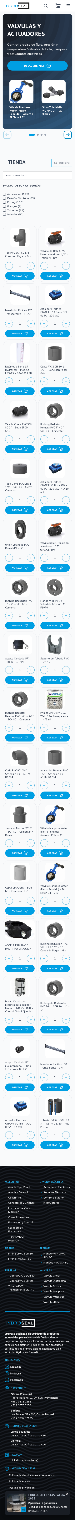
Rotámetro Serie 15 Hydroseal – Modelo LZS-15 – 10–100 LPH (18, 370)
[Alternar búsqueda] (45, 6)
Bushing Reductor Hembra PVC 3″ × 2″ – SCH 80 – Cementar (53, 428)
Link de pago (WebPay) (24, 1471)
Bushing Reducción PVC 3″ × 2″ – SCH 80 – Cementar (18, 604)
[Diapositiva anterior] (7, 135)
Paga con (16, 1465)
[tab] (32, 135)
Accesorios (12, 1192)
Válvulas (46, 1281)
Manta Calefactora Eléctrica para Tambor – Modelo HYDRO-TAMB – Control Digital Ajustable (19, 1006)
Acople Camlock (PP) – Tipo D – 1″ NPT (18, 660)
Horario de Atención (24, 1436)
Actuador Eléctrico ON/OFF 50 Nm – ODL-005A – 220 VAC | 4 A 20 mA (54, 487)
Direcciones (18, 1399)
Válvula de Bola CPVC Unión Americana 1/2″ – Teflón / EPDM (54, 254)
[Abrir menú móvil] (68, 5)
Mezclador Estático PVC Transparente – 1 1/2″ (18, 312)
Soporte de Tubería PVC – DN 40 (54, 660)
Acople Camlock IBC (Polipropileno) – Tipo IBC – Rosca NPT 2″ (18, 1066)
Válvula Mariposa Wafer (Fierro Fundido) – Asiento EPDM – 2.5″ (21, 112)
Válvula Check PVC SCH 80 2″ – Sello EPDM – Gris (18, 428)
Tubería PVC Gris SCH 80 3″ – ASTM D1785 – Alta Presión (54, 1123)
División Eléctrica (51, 1192)
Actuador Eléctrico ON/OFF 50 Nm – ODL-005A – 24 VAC (18, 1123)
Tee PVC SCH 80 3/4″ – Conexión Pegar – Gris (18, 254)
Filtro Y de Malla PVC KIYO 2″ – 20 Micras (52, 110)
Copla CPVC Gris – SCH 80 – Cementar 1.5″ (18, 889)
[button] (20, 276)
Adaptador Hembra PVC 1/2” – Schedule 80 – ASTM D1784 (54, 774)
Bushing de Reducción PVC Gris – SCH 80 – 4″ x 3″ (55, 1006)
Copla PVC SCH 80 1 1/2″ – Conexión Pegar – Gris (55, 370)
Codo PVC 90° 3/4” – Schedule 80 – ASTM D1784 (17, 774)
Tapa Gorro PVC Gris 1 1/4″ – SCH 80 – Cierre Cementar (18, 487)
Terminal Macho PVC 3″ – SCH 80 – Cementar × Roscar (19, 831)
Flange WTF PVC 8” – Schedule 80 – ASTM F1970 (52, 604)
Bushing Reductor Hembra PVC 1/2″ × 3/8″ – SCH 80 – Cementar (19, 716)
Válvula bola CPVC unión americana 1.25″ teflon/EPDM (54, 546)
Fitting (9, 1259)
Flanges (45, 1259)
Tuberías (10, 1281)
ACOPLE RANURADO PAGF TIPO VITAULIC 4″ (19, 947)
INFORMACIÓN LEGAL (23, 1479)
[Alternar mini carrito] (58, 5)
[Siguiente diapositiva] (67, 135)
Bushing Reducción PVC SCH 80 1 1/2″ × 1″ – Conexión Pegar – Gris (53, 947)
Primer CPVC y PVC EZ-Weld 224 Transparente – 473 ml (54, 716)
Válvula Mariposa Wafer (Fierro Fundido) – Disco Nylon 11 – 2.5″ (54, 889)
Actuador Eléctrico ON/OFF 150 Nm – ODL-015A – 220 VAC (54, 312)
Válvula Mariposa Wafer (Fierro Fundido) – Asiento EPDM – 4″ (54, 831)
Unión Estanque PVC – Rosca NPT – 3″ (18, 546)
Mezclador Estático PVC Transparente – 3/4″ (53, 1065)
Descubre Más (34, 65)
